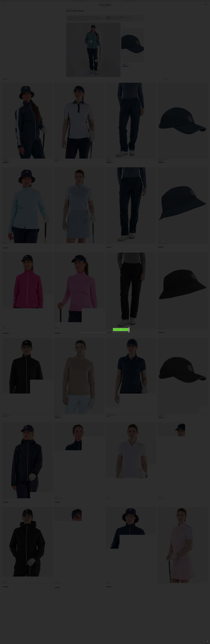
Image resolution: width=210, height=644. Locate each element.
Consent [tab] (88, 317)
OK (120, 329)
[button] (207, 641)
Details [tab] (105, 317)
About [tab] (121, 317)
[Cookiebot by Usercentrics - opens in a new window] (123, 314)
